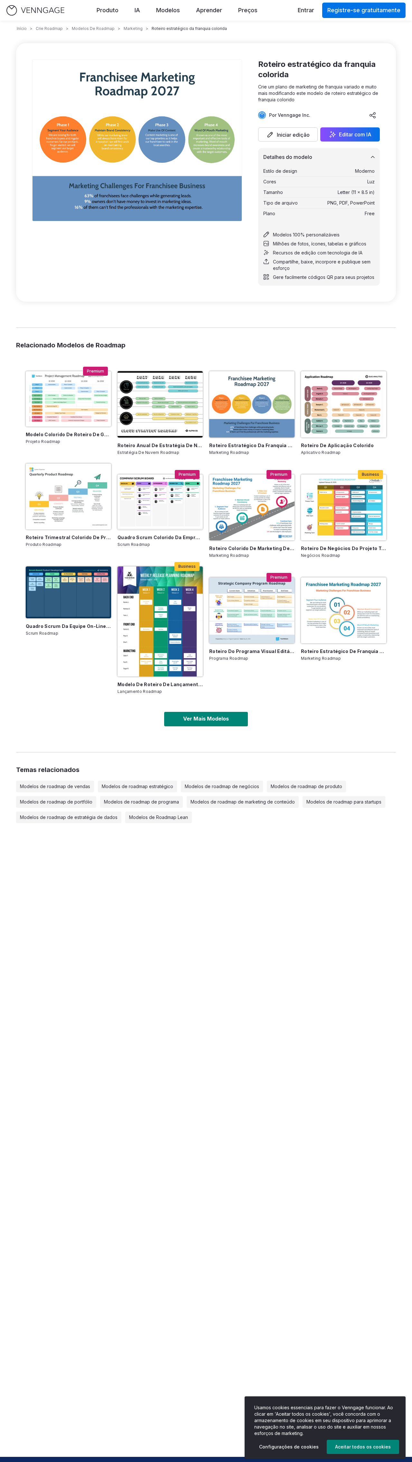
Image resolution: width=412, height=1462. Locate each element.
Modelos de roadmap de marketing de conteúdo (243, 802)
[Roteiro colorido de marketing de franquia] (252, 507)
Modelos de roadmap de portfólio (56, 802)
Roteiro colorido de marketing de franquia (252, 548)
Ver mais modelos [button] (206, 718)
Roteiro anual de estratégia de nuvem (160, 445)
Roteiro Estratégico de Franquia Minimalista (343, 651)
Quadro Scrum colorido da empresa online (160, 537)
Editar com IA (355, 134)
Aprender (209, 10)
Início (22, 28)
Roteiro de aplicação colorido (337, 445)
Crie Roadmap (49, 28)
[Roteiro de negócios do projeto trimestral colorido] (343, 507)
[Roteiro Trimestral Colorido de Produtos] (68, 496)
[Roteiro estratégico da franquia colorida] (252, 404)
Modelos (168, 10)
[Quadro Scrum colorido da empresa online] (160, 502)
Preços (248, 10)
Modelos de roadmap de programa (141, 802)
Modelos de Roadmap (93, 28)
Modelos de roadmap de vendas (55, 786)
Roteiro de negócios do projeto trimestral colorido (343, 548)
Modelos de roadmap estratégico (137, 786)
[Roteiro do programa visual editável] (252, 610)
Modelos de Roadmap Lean (158, 817)
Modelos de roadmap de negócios (222, 786)
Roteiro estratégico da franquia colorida (252, 445)
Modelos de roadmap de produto (306, 786)
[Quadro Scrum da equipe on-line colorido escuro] (68, 592)
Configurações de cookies (289, 1446)
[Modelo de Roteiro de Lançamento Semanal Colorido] (160, 621)
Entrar (306, 10)
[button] (288, 134)
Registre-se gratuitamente (363, 10)
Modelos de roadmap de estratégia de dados (68, 817)
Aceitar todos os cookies (363, 1446)
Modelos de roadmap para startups (343, 802)
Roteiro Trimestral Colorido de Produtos (68, 537)
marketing (133, 28)
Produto (107, 10)
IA (137, 10)
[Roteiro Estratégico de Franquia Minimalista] (343, 610)
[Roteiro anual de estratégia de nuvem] (160, 404)
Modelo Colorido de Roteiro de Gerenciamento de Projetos (68, 434)
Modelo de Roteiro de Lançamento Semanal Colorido (160, 684)
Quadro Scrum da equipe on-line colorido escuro (68, 626)
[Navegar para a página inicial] (35, 10)
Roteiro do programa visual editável (252, 651)
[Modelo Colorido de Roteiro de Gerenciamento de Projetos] (68, 399)
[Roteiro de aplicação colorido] (343, 404)
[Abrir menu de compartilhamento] (373, 115)
